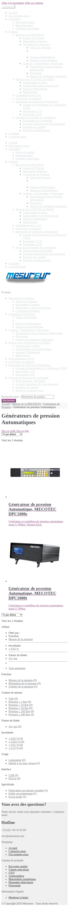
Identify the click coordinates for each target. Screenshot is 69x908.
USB (11, 775)
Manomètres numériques (22, 879)
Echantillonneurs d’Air (28, 95)
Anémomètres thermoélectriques (41, 85)
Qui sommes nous (18, 854)
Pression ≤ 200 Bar (19, 714)
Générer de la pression (20, 686)
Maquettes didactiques (20, 882)
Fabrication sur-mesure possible (26, 790)
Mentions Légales (18, 897)
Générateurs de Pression (36, 44)
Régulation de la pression (22, 683)
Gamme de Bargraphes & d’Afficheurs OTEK (41, 368)
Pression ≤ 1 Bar (17, 701)
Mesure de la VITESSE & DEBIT (35, 79)
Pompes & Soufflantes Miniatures (48, 76)
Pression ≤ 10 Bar (18, 704)
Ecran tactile (15, 796)
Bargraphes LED (32, 114)
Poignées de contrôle (34, 127)
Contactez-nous (17, 136)
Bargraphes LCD (32, 111)
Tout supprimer (16, 668)
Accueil (12, 12)
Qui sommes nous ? (19, 15)
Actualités (14, 133)
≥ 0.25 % (13, 748)
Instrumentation (24, 25)
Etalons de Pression (33, 38)
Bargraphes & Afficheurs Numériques (37, 101)
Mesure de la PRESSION (30, 34)
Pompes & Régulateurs (42, 57)
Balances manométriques (44, 60)
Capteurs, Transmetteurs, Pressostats (43, 63)
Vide (11, 698)
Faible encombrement (20, 793)
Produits (13, 31)
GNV (11, 872)
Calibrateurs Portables (28, 311)
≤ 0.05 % (13, 648)
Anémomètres (16, 875)
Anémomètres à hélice (35, 82)
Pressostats (36, 73)
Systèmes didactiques (27, 28)
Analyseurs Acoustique (28, 98)
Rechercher (9, 400)
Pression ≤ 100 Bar (19, 711)
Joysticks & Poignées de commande (36, 117)
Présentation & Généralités (37, 120)
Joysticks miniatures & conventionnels (44, 123)
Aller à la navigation (12, 2)
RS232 (12, 778)
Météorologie (30, 92)
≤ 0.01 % (13, 744)
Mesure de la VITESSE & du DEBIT (29, 342)
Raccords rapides (25, 22)
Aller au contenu (34, 2)
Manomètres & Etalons (21, 298)
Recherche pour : (11, 396)
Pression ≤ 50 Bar (18, 708)
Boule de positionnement (36, 130)
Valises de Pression (40, 47)
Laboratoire (14, 760)
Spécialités (14, 18)
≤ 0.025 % (14, 741)
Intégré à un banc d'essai (22, 763)
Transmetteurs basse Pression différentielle (39, 333)
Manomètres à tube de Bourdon (33, 307)
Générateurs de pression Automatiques (43, 52)
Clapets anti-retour (18, 869)
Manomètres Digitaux (35, 41)
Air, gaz (12, 658)
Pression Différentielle (35, 88)
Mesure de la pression (20, 639)
